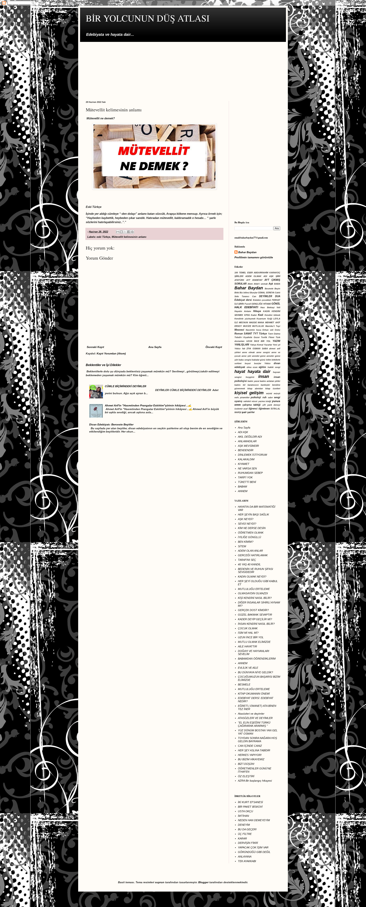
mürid (269, 393)
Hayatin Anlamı (242, 311)
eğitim (262, 367)
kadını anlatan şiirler (270, 381)
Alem (250, 284)
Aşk (271, 283)
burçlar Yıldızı (262, 363)
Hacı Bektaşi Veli (270, 307)
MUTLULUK (258, 326)
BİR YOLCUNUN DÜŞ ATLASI (147, 18)
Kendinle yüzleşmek (244, 318)
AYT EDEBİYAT (254, 280)
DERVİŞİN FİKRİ (248, 842)
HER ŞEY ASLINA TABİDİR (254, 750)
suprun (159, 882)
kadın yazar (253, 381)
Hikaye (257, 311)
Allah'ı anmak (261, 284)
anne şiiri (246, 356)
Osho (277, 330)
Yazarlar (268, 345)
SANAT (248, 333)
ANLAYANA (244, 856)
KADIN (266, 311)
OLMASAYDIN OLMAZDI (253, 593)
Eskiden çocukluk (262, 300)
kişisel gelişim (249, 392)
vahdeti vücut (250, 401)
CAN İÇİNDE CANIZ (250, 745)
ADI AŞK (243, 432)
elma (249, 367)
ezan (255, 367)
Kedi (260, 315)
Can (254, 296)
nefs (236, 397)
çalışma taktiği (251, 405)
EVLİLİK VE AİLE (248, 667)
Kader (254, 315)
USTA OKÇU (245, 811)
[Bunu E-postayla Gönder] (118, 232)
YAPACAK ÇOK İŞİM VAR (253, 847)
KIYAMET (243, 463)
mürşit (277, 393)
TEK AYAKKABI (247, 861)
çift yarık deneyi (271, 405)
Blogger (203, 882)
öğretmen (264, 408)
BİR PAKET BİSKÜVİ (250, 806)
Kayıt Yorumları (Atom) (111, 353)
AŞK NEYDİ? (245, 519)
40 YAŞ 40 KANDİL (249, 564)
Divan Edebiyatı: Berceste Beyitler (111, 424)
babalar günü (258, 360)
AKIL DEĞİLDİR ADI (250, 436)
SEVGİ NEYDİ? (247, 523)
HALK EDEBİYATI (246, 307)
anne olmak (248, 352)
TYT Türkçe (260, 333)
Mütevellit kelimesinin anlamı (129, 237)
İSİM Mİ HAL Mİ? (248, 632)
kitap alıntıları (255, 388)
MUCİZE (247, 326)
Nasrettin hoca (253, 330)
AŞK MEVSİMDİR (248, 445)
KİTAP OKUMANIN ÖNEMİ (254, 693)
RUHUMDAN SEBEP (250, 472)
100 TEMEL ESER (243, 272)
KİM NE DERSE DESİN (252, 528)
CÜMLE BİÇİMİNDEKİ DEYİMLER (125, 386)
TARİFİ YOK (245, 477)
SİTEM (242, 546)
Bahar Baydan (247, 252)
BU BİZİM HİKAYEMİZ (251, 759)
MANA (261, 322)
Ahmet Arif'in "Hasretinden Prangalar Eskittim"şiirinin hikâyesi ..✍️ (148, 405)
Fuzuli (248, 304)
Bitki (236, 292)
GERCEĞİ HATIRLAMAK (253, 555)
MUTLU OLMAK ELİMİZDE (254, 641)
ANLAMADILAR (247, 441)
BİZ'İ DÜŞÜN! (246, 763)
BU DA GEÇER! (247, 829)
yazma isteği (264, 401)
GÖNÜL (275, 303)
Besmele (269, 288)
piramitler (245, 397)
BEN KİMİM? (245, 541)
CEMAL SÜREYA (266, 292)
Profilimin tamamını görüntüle (253, 257)
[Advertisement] (183, 68)
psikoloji (256, 397)
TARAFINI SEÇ (247, 559)
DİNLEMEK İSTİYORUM (252, 454)
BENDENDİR (245, 450)
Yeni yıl (276, 345)
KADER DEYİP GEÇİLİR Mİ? (255, 619)
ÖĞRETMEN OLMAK (250, 532)
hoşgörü (250, 377)
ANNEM (242, 491)
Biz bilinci (245, 292)
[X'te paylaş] (125, 232)
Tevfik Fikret (267, 337)
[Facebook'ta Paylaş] (129, 232)
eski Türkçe (103, 237)
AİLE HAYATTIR (247, 646)
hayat (239, 371)
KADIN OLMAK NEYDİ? (252, 576)
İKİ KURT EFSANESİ (250, 802)
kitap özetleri (272, 388)
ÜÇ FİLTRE (245, 833)
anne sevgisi (263, 352)
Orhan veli (267, 330)
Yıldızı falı (239, 348)
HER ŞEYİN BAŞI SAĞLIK (253, 514)
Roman (238, 333)
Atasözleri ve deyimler (251, 713)
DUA (277, 296)
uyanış (238, 401)
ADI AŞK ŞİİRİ (271, 276)
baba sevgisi (245, 360)
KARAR (242, 838)
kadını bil (239, 385)
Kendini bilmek (272, 315)
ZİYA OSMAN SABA (257, 348)
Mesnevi (239, 330)
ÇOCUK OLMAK (248, 628)
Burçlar (253, 292)
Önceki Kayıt (213, 347)
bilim (268, 360)
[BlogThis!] (121, 232)
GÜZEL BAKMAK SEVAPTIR (255, 614)
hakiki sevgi (274, 367)
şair (244, 412)
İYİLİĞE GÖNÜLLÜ (249, 537)
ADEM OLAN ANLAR (250, 550)
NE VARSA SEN (247, 468)
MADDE (253, 322)
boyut (248, 363)
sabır (270, 397)
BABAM (242, 486)
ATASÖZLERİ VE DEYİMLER (255, 718)
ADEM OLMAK (253, 276)
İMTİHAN (243, 815)
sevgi (277, 397)
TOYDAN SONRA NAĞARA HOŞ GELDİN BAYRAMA (257, 739)
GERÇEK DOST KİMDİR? (253, 610)
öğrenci (253, 408)
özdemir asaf (241, 409)
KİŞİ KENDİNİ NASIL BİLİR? (255, 597)
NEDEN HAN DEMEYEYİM (254, 820)
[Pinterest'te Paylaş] (132, 232)
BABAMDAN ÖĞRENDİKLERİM (257, 658)
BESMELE (244, 684)
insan (263, 376)
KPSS (247, 315)
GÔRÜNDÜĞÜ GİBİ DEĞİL (254, 852)
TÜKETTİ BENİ (247, 481)
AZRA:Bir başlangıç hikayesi (255, 780)
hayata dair (259, 371)
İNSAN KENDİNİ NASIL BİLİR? (256, 623)
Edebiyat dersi (243, 300)
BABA (277, 284)
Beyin (277, 288)
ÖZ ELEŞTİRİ (246, 776)
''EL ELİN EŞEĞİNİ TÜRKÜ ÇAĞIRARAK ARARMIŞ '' (254, 724)
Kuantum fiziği (264, 318)
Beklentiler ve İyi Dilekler (103, 365)
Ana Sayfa (154, 347)
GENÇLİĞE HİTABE (261, 304)
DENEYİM (244, 824)
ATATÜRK (239, 280)
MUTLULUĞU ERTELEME (254, 588)
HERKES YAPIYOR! (250, 754)
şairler (251, 412)
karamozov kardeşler (259, 385)
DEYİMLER (265, 296)
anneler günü (259, 356)
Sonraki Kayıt (95, 347)
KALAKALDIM (246, 459)
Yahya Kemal (256, 345)
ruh (264, 397)
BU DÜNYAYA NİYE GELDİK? (255, 672)
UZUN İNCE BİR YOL (258, 341)
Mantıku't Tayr (272, 326)
